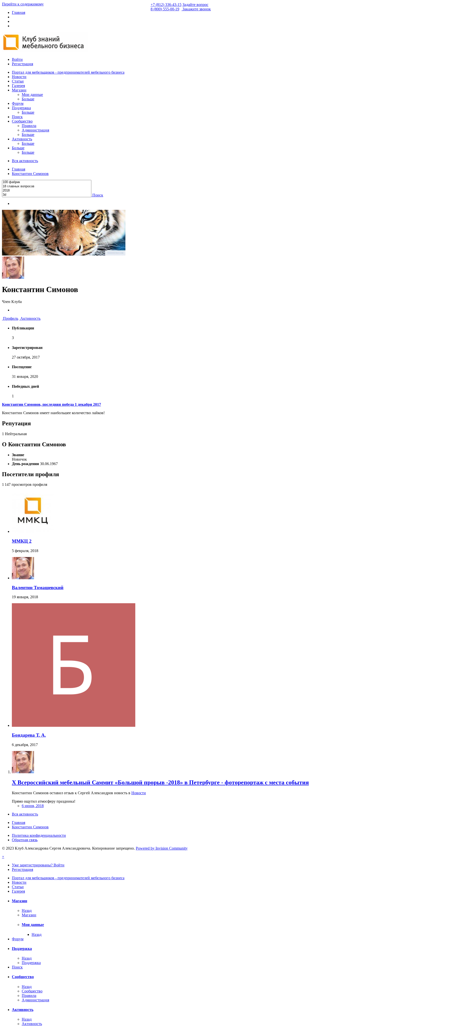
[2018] (46, 191)
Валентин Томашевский (37, 587)
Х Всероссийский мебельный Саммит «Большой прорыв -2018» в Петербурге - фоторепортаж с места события (160, 782)
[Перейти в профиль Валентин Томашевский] (23, 578)
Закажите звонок (196, 9)
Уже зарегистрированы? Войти (38, 865)
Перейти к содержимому (23, 4)
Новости (19, 77)
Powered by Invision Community (162, 848)
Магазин (19, 90)
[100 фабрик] (46, 182)
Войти (17, 59)
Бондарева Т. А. (29, 735)
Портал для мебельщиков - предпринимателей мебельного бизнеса (68, 72)
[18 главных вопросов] (46, 186)
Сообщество (22, 121)
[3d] (46, 195)
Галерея (18, 86)
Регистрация (22, 64)
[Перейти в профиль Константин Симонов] (23, 772)
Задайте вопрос (195, 4)
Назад (27, 910)
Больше (28, 99)
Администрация (35, 130)
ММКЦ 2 (22, 541)
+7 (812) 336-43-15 (166, 4)
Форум (17, 103)
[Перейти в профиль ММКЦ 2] (33, 531)
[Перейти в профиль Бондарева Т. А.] (73, 725)
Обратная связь (25, 840)
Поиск (17, 117)
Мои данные (32, 94)
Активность (22, 139)
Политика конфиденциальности (39, 835)
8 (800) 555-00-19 (165, 9)
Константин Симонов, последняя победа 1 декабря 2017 (51, 404)
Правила (29, 126)
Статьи (18, 81)
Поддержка (21, 108)
